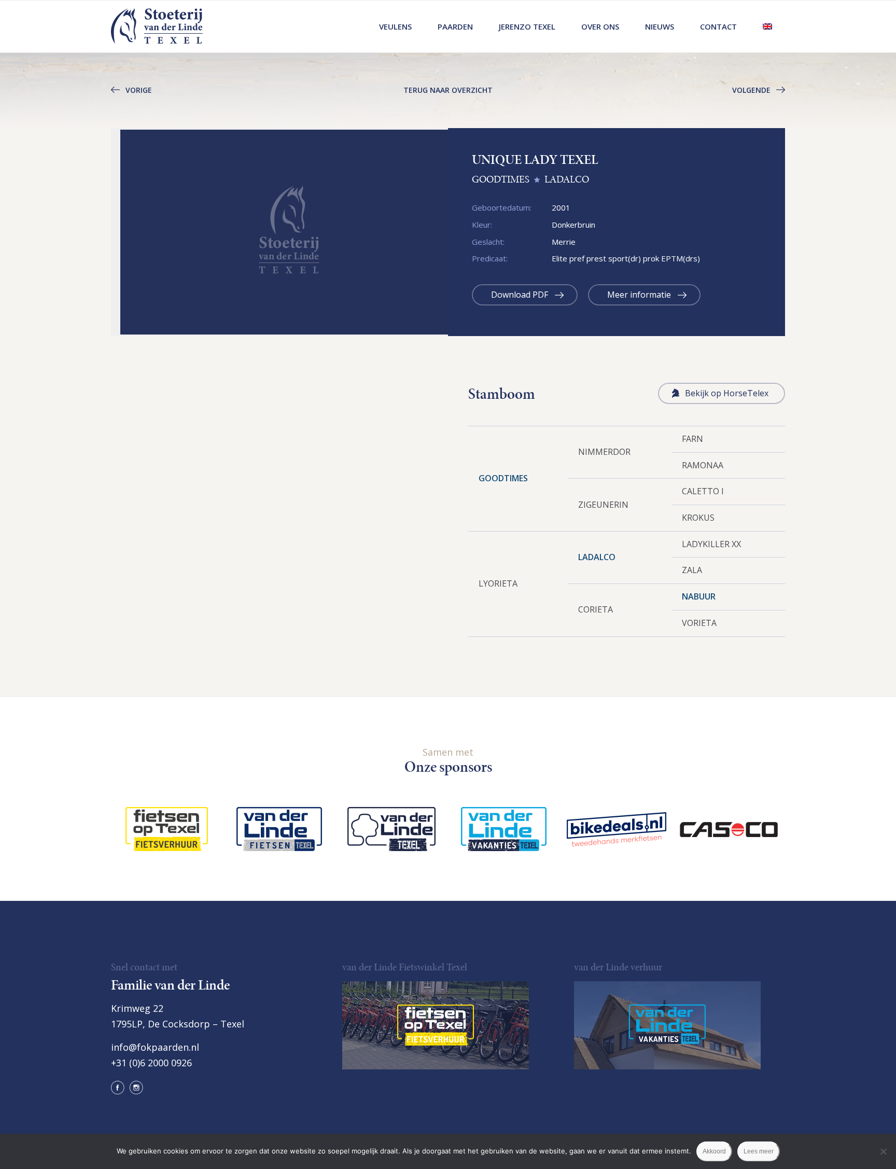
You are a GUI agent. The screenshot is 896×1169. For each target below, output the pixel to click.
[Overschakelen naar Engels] (767, 26)
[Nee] (883, 1151)
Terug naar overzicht (448, 90)
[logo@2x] (157, 26)
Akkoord (714, 1151)
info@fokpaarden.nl (155, 1047)
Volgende (751, 90)
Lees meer (759, 1151)
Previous (95, 231)
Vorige (138, 90)
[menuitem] (395, 26)
